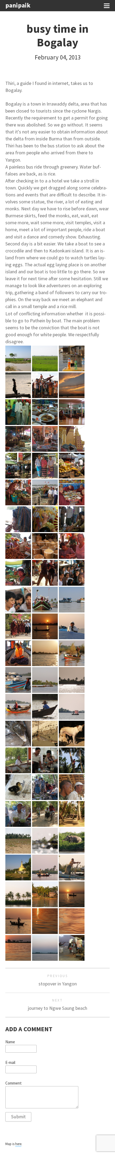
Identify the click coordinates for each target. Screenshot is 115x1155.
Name (10, 1042)
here (18, 1144)
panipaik (17, 5)
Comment (13, 1083)
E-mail (10, 1062)
